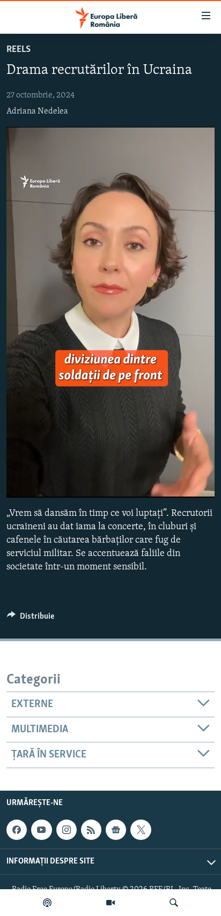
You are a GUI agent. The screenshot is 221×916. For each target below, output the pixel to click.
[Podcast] (47, 902)
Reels (18, 50)
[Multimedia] (110, 902)
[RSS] (91, 830)
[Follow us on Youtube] (41, 830)
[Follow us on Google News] (116, 830)
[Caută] (174, 902)
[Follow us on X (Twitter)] (140, 830)
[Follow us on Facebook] (16, 830)
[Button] (30, 619)
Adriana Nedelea (37, 111)
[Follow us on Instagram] (66, 830)
